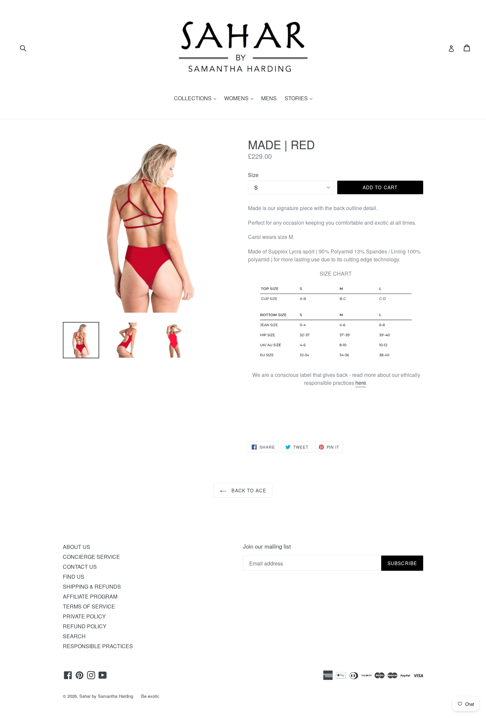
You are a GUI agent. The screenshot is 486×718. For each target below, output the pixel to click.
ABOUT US (76, 547)
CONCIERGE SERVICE (91, 557)
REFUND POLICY (84, 626)
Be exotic (150, 696)
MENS (269, 98)
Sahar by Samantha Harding (106, 696)
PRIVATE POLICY (84, 616)
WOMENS (240, 98)
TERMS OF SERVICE (89, 606)
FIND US (73, 576)
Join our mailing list (267, 546)
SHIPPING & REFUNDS (92, 586)
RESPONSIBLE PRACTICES (98, 646)
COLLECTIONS (197, 98)
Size (253, 175)
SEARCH (74, 636)
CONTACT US (80, 566)
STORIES (300, 98)
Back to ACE (248, 490)
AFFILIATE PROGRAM (90, 596)
